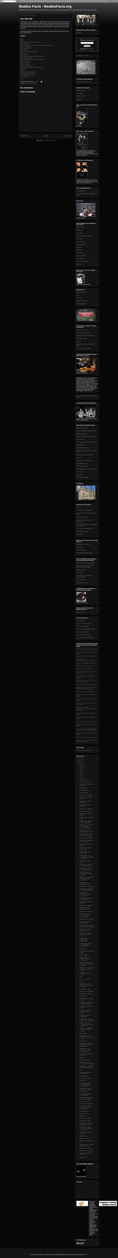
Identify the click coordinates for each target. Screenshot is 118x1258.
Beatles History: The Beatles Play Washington (85, 940)
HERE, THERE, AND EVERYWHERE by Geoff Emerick (85, 1085)
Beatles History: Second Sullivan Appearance (86, 834)
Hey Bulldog (82, 948)
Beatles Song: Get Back (85, 838)
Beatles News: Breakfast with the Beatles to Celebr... (86, 1029)
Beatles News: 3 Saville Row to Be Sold (85, 1123)
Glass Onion (82, 1116)
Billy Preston (79, 230)
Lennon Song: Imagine (85, 795)
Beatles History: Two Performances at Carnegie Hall (85, 915)
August (82, 765)
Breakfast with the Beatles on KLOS (86, 436)
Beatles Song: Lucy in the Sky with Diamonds (86, 869)
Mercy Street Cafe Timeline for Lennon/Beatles (84, 576)
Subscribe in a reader (82, 55)
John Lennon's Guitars (82, 632)
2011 (79, 761)
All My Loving (83, 1041)
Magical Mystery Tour (82, 301)
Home (21, 39)
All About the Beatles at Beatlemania (86, 430)
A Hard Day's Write (81, 517)
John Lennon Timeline (82, 626)
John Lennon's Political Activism (85, 637)
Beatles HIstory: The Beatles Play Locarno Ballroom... (85, 873)
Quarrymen (23, 69)
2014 (79, 759)
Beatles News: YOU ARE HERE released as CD (86, 1066)
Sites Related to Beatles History (28, 72)
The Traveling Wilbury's (82, 477)
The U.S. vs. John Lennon (83, 348)
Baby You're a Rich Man (86, 1148)
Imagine (78, 341)
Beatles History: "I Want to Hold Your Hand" (86, 1145)
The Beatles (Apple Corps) (83, 82)
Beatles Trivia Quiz (25, 64)
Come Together (83, 955)
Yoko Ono (79, 264)
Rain (80, 977)
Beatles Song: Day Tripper (86, 886)
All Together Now (84, 1111)
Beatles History (24, 53)
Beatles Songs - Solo (25, 61)
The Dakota (79, 474)
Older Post (67, 136)
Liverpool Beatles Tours (82, 447)
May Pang (79, 247)
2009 (79, 763)
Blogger (86, 1254)
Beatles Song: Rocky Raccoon (85, 801)
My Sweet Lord (83, 792)
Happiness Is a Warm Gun (86, 809)
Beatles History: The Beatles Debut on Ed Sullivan (85, 985)
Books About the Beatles (26, 65)
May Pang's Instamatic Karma (84, 455)
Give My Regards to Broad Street (85, 335)
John (77, 507)
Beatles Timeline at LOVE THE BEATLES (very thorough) (84, 566)
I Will (80, 1070)
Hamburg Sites (80, 439)
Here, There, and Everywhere (84, 528)
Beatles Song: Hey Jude (86, 905)
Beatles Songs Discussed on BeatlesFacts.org (32, 59)
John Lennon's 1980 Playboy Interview (87, 442)
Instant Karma (83, 788)
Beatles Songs (80, 612)
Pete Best (79, 250)
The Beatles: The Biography (84, 510)
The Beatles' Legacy (85, 989)
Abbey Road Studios (82, 428)
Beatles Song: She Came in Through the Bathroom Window (86, 826)
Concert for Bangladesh (82, 332)
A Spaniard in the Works (83, 544)
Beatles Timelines (24, 62)
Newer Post (23, 136)
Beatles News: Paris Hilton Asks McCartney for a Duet (86, 969)
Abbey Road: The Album (86, 919)
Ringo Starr (79, 99)
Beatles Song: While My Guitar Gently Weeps (85, 889)
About (21, 40)
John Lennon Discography (83, 623)
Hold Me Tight (83, 1136)
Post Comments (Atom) (49, 140)
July (81, 768)
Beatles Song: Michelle (85, 911)
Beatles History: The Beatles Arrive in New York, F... (85, 1037)
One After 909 (32, 83)
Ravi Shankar (80, 253)
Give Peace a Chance (85, 782)
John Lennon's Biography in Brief (85, 629)
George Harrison (81, 90)
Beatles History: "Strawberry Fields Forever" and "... (85, 894)
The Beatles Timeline (82, 582)
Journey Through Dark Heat (84, 750)
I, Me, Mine (79, 547)
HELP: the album (84, 1138)
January (82, 1157)
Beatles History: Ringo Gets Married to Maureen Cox (85, 945)
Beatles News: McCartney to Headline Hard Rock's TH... (86, 879)
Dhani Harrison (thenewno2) (84, 236)
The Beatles (79, 534)
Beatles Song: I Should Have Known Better (85, 821)
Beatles (26, 83)
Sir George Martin (81, 255)
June (81, 770)
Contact (22, 78)
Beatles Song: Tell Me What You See (85, 929)
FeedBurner (90, 48)
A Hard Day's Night (81, 292)
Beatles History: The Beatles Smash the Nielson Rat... (85, 959)
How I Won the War (81, 338)
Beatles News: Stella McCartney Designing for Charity (86, 1128)
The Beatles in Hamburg (86, 1103)
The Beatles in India (81, 463)
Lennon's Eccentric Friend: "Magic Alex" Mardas (85, 1011)
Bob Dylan (79, 233)
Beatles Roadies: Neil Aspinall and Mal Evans (31, 56)
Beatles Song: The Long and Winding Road (86, 865)
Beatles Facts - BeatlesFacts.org (45, 6)
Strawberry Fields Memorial (83, 460)
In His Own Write (81, 550)
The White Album (84, 790)
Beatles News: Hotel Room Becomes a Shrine (85, 934)
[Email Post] (41, 81)
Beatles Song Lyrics (81, 433)
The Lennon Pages (25, 76)
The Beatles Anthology (82, 531)
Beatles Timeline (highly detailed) (85, 563)
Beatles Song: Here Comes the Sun (84, 908)
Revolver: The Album (85, 1118)
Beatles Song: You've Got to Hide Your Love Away (86, 926)
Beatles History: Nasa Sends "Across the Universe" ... (85, 1090)
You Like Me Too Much (85, 1078)
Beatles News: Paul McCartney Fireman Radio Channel (85, 1050)
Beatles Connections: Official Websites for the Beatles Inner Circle (37, 45)
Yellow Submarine (81, 303)
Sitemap (22, 70)
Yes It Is (81, 981)
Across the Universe (81, 330)
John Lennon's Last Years (83, 634)
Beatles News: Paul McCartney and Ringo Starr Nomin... (86, 1024)
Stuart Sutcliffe (80, 258)
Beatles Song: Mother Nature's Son (85, 922)
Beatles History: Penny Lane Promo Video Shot (86, 1063)
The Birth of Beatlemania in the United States (86, 1098)
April (81, 775)
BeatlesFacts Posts (25, 48)
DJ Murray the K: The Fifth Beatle (85, 1016)
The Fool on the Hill (84, 979)
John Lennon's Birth (84, 1101)
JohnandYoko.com (81, 445)
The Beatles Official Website (27, 75)
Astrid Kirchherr (80, 227)
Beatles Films (23, 50)
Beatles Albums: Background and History (30, 42)
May (81, 772)
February (82, 779)
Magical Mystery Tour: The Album (85, 1073)
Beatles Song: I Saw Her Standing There (86, 898)
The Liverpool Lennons (82, 261)
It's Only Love (83, 1081)
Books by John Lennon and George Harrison (31, 67)
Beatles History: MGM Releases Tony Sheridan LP (85, 1107)
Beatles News (23, 54)
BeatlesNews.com (81, 190)
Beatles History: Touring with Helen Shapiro (85, 1003)
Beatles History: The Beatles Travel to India (86, 830)
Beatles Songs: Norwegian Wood (84, 883)
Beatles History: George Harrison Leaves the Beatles (86, 964)
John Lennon (80, 93)
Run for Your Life (84, 1113)
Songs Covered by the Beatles (28, 73)
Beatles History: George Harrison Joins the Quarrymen (86, 1045)
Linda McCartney (81, 244)
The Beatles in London (82, 466)
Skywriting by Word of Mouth (84, 552)
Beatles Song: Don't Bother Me (84, 852)
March (82, 777)
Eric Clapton (79, 238)
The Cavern (79, 472)
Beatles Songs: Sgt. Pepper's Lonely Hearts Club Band (86, 857)
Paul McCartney (80, 96)
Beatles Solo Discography (26, 58)
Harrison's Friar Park (85, 1060)
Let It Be (78, 298)
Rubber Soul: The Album (86, 1150)
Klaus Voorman (80, 241)
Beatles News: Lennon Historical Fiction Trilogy (86, 1019)
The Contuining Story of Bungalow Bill (85, 1094)
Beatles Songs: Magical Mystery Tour (85, 841)
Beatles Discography (25, 47)
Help (77, 295)
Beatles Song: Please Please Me (85, 848)
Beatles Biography (24, 43)
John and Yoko (80, 620)
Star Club (79, 457)
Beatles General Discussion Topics (29, 51)
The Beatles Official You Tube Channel (87, 469)
